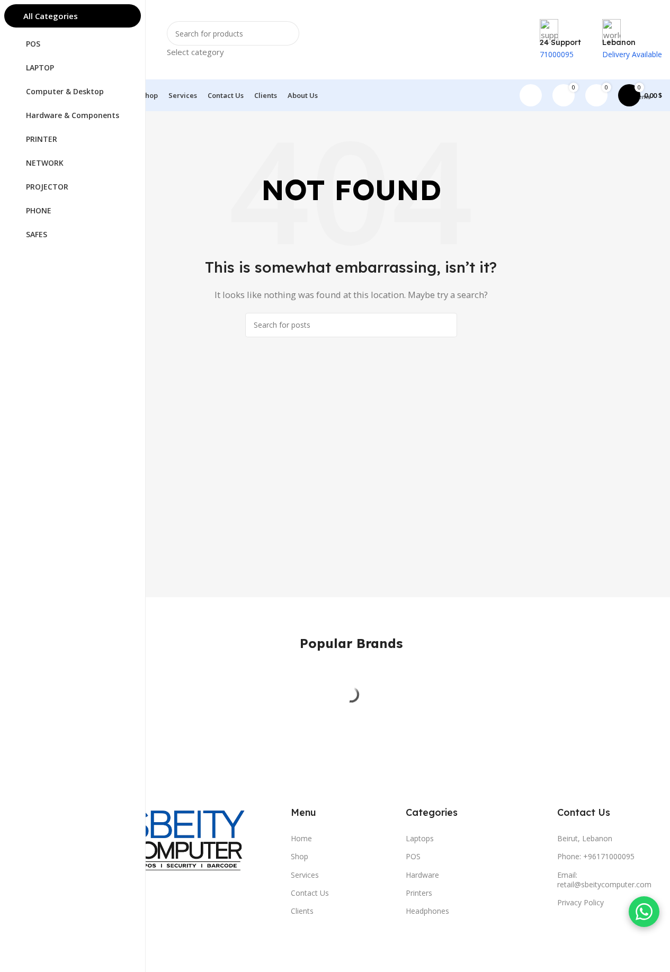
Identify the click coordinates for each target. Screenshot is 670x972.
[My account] (530, 95)
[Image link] (157, 846)
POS (413, 856)
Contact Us (310, 893)
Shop (299, 856)
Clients (302, 911)
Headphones (427, 911)
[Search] (445, 325)
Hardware (422, 875)
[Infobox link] (351, 55)
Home (301, 838)
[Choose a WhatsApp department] (644, 911)
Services (305, 875)
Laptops (420, 838)
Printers (419, 893)
